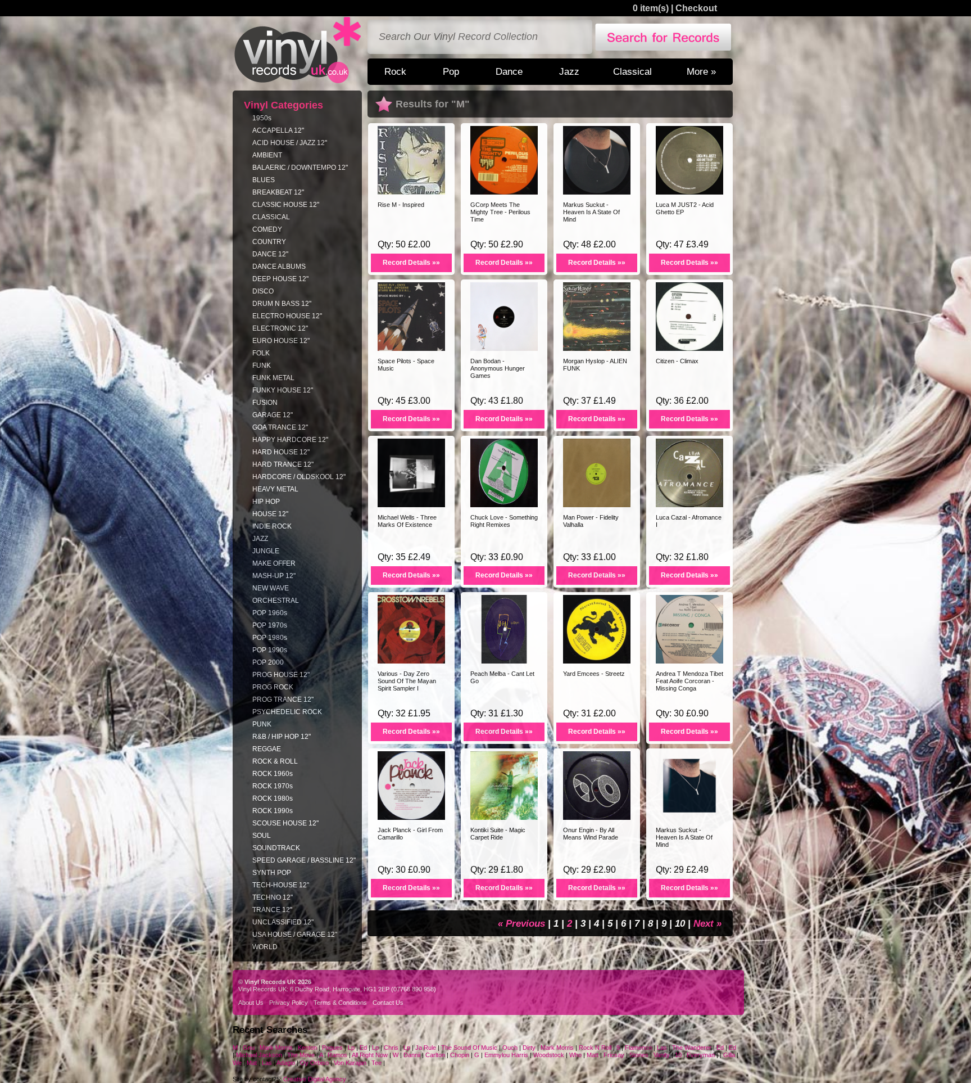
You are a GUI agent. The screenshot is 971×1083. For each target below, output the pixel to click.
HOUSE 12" (270, 514)
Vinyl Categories (283, 105)
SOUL (261, 836)
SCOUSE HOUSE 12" (285, 823)
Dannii (411, 1055)
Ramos (337, 1055)
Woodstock (548, 1055)
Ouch (510, 1047)
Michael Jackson (259, 1055)
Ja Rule (425, 1047)
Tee (376, 1062)
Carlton (435, 1055)
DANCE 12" (270, 254)
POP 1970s (269, 625)
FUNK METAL (273, 378)
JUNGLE (265, 551)
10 (681, 923)
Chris (392, 1047)
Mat (252, 1062)
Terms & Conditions (340, 1002)
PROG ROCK (272, 687)
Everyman (701, 1055)
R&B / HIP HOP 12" (281, 737)
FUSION (265, 403)
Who (575, 1055)
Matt (592, 1055)
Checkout (696, 8)
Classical (632, 71)
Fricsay (614, 1055)
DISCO (263, 291)
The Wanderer (691, 1047)
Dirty (529, 1047)
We (237, 1062)
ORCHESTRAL (275, 600)
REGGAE (266, 749)
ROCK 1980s (272, 798)
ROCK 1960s (272, 774)
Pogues (332, 1047)
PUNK (261, 724)
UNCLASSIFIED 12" (283, 922)
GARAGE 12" (272, 415)
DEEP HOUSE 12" (280, 279)
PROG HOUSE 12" (281, 675)
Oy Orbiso (314, 1062)
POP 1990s (269, 650)
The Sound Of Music (469, 1047)
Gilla (729, 1055)
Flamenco (638, 1047)
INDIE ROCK (272, 526)
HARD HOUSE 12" (281, 452)
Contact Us (388, 1002)
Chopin (459, 1055)
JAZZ (260, 539)
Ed (364, 1047)
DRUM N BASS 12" (281, 304)
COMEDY (267, 229)
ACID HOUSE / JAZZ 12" (289, 143)
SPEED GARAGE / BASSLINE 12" (304, 860)
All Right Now (370, 1055)
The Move (301, 1055)
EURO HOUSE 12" (281, 341)
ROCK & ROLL (275, 761)
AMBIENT (267, 155)
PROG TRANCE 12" (283, 699)
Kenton (307, 1047)
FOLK (261, 353)
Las (662, 1047)
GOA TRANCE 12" (280, 427)
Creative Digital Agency (314, 1079)
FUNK (261, 365)
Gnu (249, 1047)
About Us (251, 1002)
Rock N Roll (595, 1047)
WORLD (265, 947)
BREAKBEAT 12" (278, 192)
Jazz (569, 71)
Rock (395, 71)
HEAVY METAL (275, 489)
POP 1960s (269, 613)
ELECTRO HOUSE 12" (287, 316)
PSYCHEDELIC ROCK (287, 712)
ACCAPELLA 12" (278, 130)
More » (701, 71)
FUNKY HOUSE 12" (282, 390)
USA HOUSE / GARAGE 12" (294, 934)
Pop (451, 71)
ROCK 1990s (272, 811)
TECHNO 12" (272, 897)
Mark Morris (276, 1047)
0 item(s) (651, 8)
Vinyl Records (298, 50)
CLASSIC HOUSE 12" (285, 205)
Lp (351, 1047)
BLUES (263, 180)
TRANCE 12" (272, 910)
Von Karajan (350, 1062)
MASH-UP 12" (274, 576)
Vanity (662, 1055)
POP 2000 (268, 662)
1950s (261, 118)
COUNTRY (269, 242)
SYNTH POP (271, 873)
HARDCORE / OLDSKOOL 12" (299, 477)
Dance (509, 71)
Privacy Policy (288, 1002)
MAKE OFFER (274, 563)
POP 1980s (269, 638)
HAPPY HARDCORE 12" (290, 440)
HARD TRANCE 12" (283, 464)
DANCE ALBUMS (279, 266)
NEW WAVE (270, 588)
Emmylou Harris (506, 1055)
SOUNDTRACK (276, 848)
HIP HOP (266, 502)
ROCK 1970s (272, 786)
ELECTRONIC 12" (280, 328)
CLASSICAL (271, 217)
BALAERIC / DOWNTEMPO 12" (300, 168)
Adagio (285, 1062)
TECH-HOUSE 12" (280, 885)
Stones (638, 1055)
